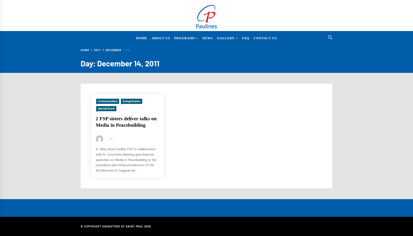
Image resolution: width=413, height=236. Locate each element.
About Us (161, 38)
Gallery (225, 38)
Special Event (106, 108)
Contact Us (265, 38)
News (207, 38)
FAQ (245, 38)
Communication (107, 101)
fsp (106, 139)
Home (141, 38)
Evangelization (131, 101)
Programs (184, 38)
